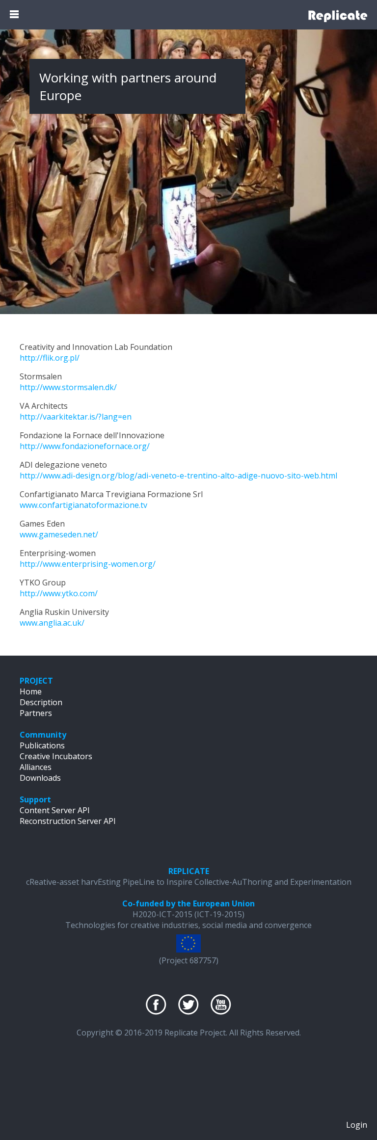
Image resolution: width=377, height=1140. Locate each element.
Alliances (36, 767)
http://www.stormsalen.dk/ (68, 387)
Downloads (40, 777)
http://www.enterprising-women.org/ (88, 563)
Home (31, 691)
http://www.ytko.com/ (59, 593)
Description (41, 702)
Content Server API (55, 810)
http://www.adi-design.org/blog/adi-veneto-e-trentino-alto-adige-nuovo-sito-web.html (178, 475)
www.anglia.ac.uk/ (52, 622)
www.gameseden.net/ (59, 534)
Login (356, 1124)
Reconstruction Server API (68, 821)
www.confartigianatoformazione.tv (83, 505)
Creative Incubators (56, 756)
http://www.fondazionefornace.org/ (85, 446)
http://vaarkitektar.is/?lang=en (76, 416)
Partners (36, 713)
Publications (42, 745)
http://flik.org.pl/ (50, 357)
